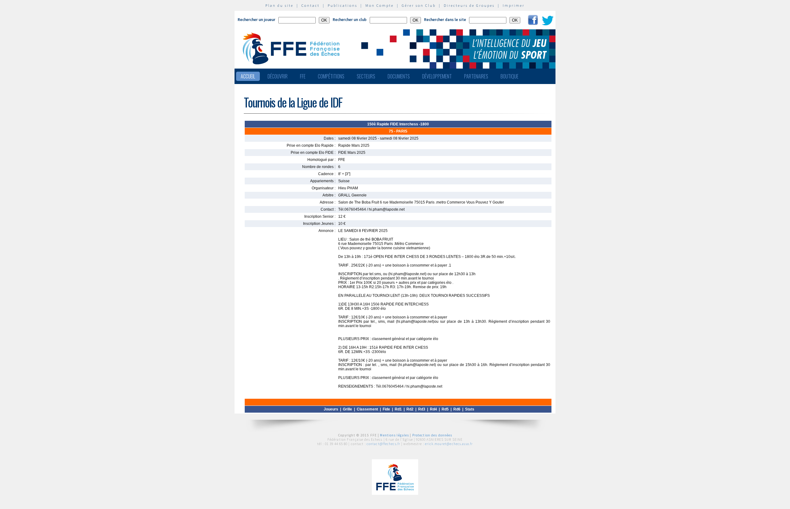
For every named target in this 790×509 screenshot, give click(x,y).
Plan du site (279, 5)
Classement (367, 409)
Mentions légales (394, 435)
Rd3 (421, 409)
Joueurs (331, 409)
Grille (347, 409)
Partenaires (476, 76)
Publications (342, 5)
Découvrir (278, 76)
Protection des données (432, 435)
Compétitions (331, 76)
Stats (469, 409)
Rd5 (445, 409)
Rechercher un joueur (256, 19)
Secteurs (366, 76)
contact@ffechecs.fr (383, 444)
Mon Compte (379, 5)
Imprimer (514, 5)
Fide (386, 409)
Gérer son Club (419, 5)
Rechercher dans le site (445, 19)
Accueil (248, 76)
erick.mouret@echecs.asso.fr (449, 444)
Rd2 (410, 409)
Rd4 (433, 409)
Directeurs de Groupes (469, 5)
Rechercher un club (350, 19)
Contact (310, 5)
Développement (437, 76)
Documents (399, 76)
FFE (303, 76)
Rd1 (398, 409)
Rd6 (456, 409)
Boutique (509, 76)
